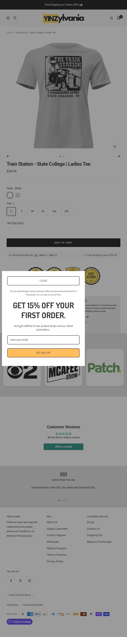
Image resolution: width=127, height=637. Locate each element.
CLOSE (43, 281)
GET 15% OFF (43, 353)
